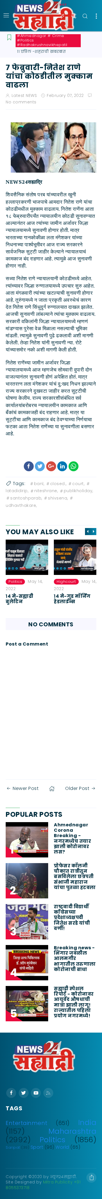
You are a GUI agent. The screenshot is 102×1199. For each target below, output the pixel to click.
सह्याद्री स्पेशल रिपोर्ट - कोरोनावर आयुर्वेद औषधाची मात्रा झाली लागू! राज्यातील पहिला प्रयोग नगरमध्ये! (74, 1002)
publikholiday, (78, 491)
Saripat (13, 1147)
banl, (39, 483)
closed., (58, 483)
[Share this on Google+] (51, 466)
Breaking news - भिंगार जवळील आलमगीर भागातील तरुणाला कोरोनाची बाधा (75, 958)
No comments (21, 102)
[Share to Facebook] (29, 466)
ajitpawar (66, 581)
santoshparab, (26, 498)
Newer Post (26, 788)
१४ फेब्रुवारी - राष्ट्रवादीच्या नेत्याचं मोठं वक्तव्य (75, 601)
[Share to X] (40, 466)
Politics (53, 1140)
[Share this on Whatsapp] (73, 466)
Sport (37, 1147)
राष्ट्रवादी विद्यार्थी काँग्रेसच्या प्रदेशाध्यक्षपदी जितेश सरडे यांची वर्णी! (72, 917)
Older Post (77, 788)
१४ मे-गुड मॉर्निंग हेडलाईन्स (24, 599)
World (62, 1147)
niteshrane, (46, 491)
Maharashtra (72, 1131)
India (87, 1122)
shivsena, (58, 498)
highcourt (18, 581)
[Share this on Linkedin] (62, 466)
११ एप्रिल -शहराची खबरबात (41, 51)
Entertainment (27, 1123)
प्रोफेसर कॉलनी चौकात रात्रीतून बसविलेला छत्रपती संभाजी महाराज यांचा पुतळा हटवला (75, 876)
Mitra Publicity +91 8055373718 (43, 1185)
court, (78, 483)
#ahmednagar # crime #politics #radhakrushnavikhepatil (42, 40)
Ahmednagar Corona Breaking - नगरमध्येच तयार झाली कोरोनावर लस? (72, 838)
